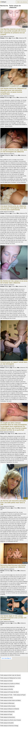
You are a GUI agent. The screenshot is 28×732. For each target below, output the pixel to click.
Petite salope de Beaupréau (7, 711)
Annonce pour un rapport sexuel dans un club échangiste (13, 363)
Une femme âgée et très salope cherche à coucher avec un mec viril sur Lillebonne (13, 617)
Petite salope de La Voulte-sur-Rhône (10, 683)
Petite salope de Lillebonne (7, 686)
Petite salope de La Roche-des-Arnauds (10, 720)
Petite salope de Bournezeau (7, 706)
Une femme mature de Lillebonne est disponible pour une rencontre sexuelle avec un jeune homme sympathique (13, 91)
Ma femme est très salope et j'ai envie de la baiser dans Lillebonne (13, 282)
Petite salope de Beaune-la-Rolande (9, 709)
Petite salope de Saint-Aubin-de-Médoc (10, 700)
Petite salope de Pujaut (6, 714)
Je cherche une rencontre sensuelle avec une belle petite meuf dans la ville (13, 502)
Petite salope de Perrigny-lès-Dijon (9, 692)
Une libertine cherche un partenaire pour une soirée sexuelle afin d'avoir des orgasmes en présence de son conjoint (13, 31)
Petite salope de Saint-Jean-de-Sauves (10, 675)
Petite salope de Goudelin (7, 723)
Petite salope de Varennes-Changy (9, 725)
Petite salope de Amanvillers (7, 717)
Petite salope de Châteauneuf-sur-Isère (10, 678)
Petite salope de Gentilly (6, 689)
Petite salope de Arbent (6, 680)
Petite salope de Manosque (7, 703)
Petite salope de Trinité (6, 694)
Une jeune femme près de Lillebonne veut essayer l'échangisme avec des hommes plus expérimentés (13, 208)
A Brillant (3, 2)
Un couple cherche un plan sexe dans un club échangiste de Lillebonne (13, 151)
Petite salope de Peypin (19, 694)
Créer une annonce (22, 2)
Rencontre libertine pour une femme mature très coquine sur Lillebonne (13, 566)
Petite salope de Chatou (6, 697)
